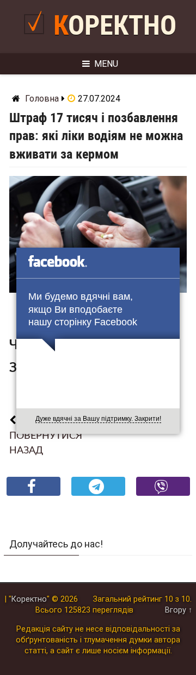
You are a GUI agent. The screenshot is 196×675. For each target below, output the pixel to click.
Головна (42, 98)
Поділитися (33, 495)
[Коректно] (36, 38)
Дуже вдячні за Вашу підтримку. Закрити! (98, 418)
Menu (106, 64)
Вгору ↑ (178, 610)
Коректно (114, 25)
